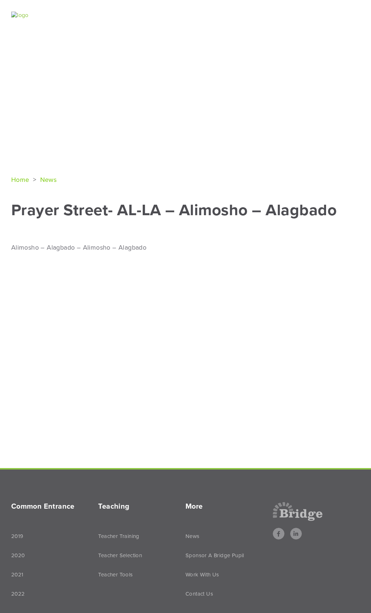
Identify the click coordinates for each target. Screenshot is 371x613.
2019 (17, 536)
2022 (18, 594)
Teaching (295, 15)
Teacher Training (118, 536)
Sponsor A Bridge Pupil (215, 555)
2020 (18, 555)
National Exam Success (162, 15)
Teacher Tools (115, 574)
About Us (97, 15)
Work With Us (202, 574)
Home (21, 180)
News (337, 15)
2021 (17, 574)
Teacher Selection (120, 555)
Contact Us (199, 594)
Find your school (238, 15)
